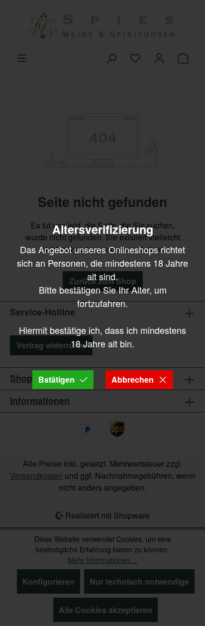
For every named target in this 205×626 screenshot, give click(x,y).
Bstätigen (56, 379)
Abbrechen (132, 379)
